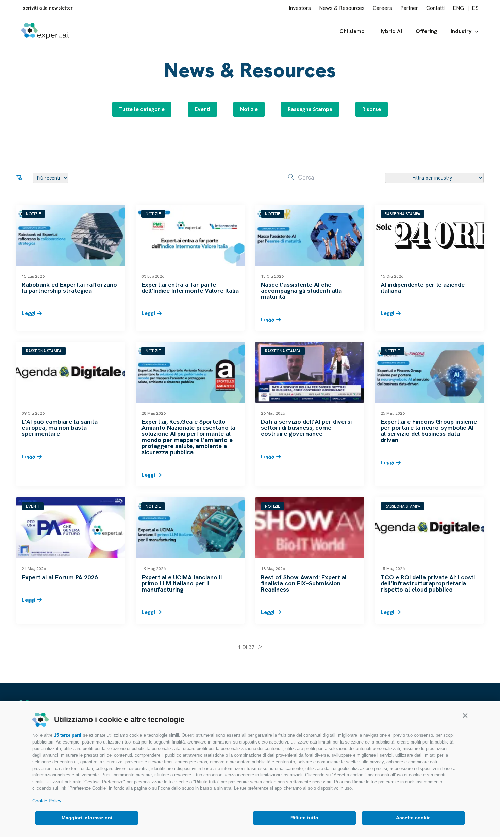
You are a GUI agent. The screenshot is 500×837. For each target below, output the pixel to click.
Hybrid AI (390, 31)
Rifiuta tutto (304, 817)
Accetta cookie (413, 817)
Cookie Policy (46, 800)
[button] (465, 715)
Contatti (435, 8)
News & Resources (342, 8)
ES (475, 8)
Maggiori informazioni (87, 817)
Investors (300, 8)
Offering (426, 31)
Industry (461, 31)
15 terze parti (67, 735)
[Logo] (45, 31)
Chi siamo (352, 31)
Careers (382, 8)
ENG (458, 8)
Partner (409, 8)
